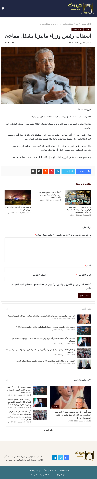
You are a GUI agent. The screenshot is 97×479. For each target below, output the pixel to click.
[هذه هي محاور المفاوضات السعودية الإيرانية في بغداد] (18, 197)
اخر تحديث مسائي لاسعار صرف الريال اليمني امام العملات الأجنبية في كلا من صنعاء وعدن (79, 209)
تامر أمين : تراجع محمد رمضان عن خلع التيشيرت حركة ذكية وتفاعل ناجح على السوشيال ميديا (41, 316)
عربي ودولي (77, 29)
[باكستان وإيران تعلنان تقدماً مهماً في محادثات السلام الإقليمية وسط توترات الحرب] (84, 364)
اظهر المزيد (48, 430)
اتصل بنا (34, 474)
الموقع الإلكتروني (39, 275)
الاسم (88, 265)
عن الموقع (61, 474)
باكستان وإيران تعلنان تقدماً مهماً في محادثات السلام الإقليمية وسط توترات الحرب (45, 361)
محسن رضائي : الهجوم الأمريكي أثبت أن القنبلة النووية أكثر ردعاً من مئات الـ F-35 (45, 327)
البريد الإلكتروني (83, 275)
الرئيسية (85, 24)
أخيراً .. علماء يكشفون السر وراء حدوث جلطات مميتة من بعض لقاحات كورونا (49, 194)
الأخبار (77, 24)
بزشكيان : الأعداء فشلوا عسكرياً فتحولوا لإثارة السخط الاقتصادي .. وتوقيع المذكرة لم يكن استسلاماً (19, 402)
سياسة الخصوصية (47, 474)
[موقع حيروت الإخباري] (81, 8)
